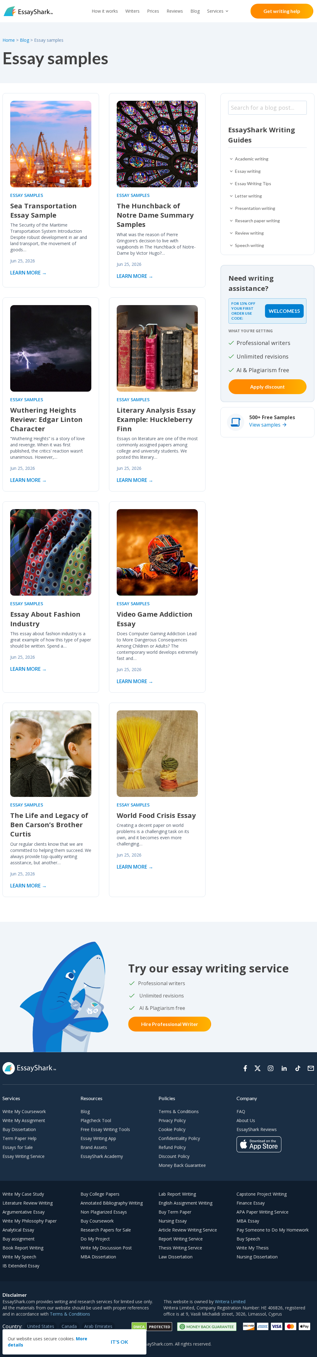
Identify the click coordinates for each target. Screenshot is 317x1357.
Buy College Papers (99, 1194)
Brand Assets (93, 1147)
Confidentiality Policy (179, 1138)
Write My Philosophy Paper (29, 1221)
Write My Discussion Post (106, 1248)
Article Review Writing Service (187, 1230)
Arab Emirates (98, 1326)
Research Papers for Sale (105, 1230)
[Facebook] (245, 1068)
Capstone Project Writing (262, 1194)
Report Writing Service (180, 1239)
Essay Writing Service (23, 1156)
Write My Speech (19, 1257)
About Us (246, 1120)
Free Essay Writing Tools (105, 1129)
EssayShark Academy (101, 1156)
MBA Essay (248, 1221)
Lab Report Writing (177, 1194)
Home (9, 40)
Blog (195, 11)
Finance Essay (251, 1203)
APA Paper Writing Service (263, 1212)
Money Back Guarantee (182, 1165)
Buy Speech (248, 1239)
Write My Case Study (23, 1194)
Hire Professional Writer (169, 1024)
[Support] (311, 1068)
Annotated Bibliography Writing (111, 1203)
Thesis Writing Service (180, 1248)
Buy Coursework (97, 1221)
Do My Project (95, 1239)
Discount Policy (173, 1156)
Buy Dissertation (19, 1129)
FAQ (241, 1111)
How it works (105, 11)
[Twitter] (257, 1068)
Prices (153, 11)
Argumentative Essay (23, 1212)
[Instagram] (270, 1068)
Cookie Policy (171, 1129)
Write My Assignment (23, 1120)
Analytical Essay (18, 1230)
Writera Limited (230, 1301)
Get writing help (281, 11)
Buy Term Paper (174, 1212)
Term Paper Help (19, 1138)
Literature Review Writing (27, 1203)
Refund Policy (172, 1147)
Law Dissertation (175, 1257)
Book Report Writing (22, 1248)
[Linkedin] (284, 1068)
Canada (69, 1326)
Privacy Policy (172, 1120)
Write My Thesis (253, 1248)
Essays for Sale (17, 1147)
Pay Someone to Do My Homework (273, 1230)
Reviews (175, 11)
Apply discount (267, 386)
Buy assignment (18, 1239)
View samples (264, 424)
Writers (132, 11)
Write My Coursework (24, 1111)
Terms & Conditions (178, 1111)
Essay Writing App (98, 1138)
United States (40, 1326)
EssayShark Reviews (257, 1129)
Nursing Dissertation (257, 1257)
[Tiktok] (297, 1068)
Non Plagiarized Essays (103, 1212)
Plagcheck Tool (95, 1120)
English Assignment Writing (185, 1203)
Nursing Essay (172, 1221)
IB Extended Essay (20, 1266)
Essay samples (26, 195)
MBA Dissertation (98, 1257)
